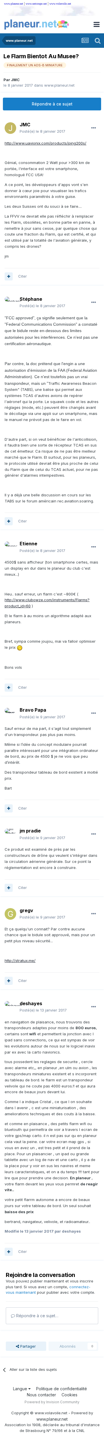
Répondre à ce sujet (52, 103)
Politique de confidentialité (61, 1388)
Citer (22, 276)
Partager (27, 1346)
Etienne (28, 543)
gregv (26, 910)
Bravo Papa (33, 710)
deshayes (31, 1003)
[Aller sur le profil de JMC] (10, 128)
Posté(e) (42, 131)
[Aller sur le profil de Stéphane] (10, 302)
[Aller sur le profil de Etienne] (10, 547)
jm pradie (30, 831)
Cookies (69, 1394)
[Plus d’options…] (93, 128)
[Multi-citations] (9, 276)
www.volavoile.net (60, 3)
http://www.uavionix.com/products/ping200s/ (45, 143)
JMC (15, 79)
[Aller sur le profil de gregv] (10, 914)
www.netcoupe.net (36, 3)
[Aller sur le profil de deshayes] (10, 1007)
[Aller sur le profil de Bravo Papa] (10, 713)
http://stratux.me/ (20, 960)
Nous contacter (41, 1394)
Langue (20, 1388)
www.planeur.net (13, 3)
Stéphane (31, 299)
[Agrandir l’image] (20, 647)
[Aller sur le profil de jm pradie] (10, 834)
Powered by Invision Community (52, 1402)
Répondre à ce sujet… (36, 1315)
